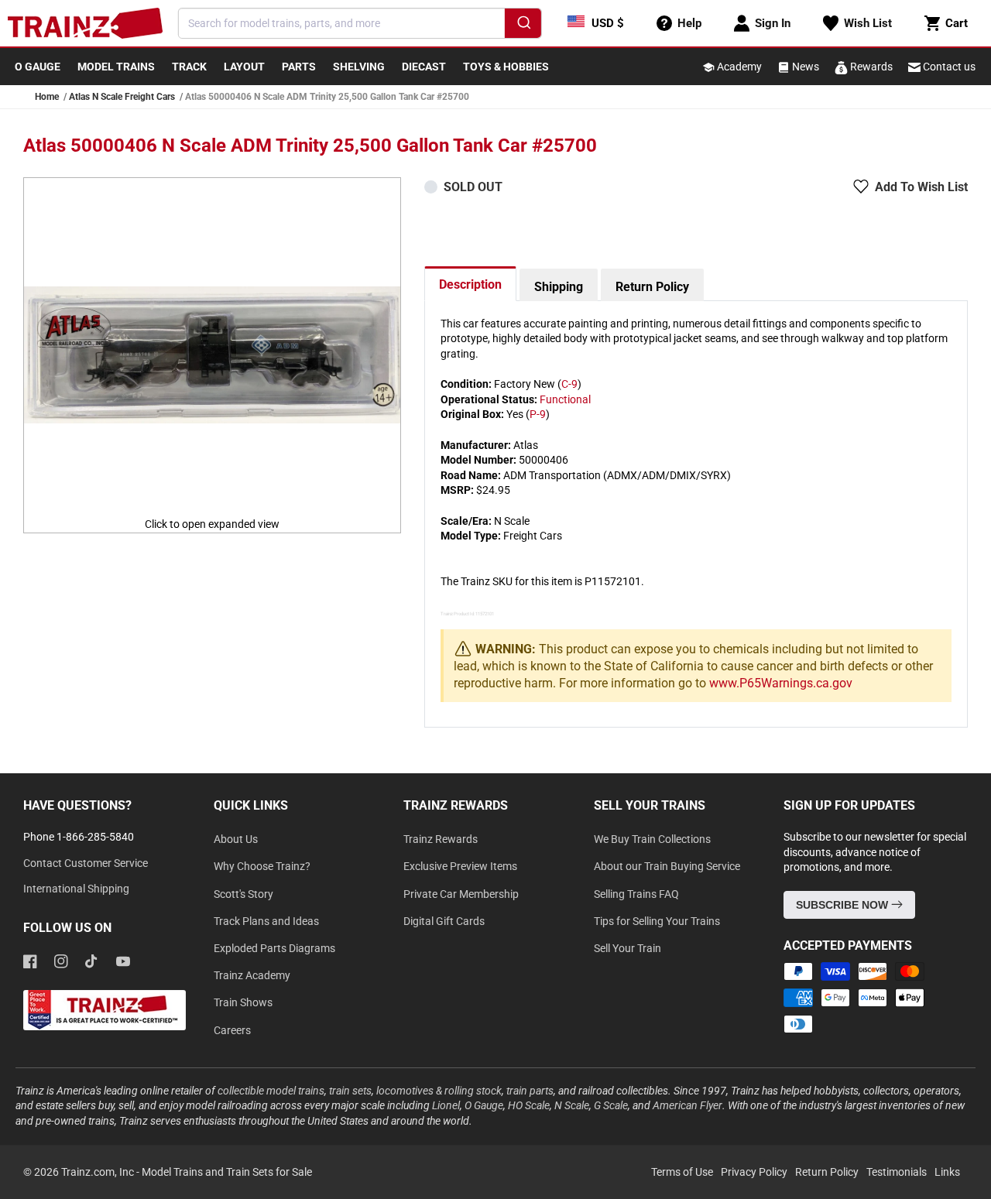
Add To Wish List (921, 187)
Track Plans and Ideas (266, 921)
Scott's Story (243, 894)
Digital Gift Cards (444, 921)
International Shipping (76, 888)
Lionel (446, 1105)
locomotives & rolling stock (439, 1090)
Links (947, 1172)
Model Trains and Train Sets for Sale (227, 1172)
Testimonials (896, 1172)
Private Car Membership (461, 894)
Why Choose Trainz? (262, 866)
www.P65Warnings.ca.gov (780, 683)
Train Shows (243, 1002)
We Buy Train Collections (652, 839)
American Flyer (687, 1105)
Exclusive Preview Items (460, 866)
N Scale (571, 1105)
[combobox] (360, 23)
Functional (565, 399)
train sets (350, 1090)
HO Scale (529, 1105)
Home (47, 96)
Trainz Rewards (440, 839)
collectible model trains (271, 1090)
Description (470, 284)
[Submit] (523, 26)
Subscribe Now (843, 905)
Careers (232, 1030)
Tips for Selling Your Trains (657, 921)
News (804, 66)
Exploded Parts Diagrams (274, 948)
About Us (236, 839)
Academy (738, 66)
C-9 (569, 384)
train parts (530, 1090)
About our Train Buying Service (667, 866)
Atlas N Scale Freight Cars (122, 96)
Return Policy (652, 286)
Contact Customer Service (85, 863)
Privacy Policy (754, 1172)
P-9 (538, 414)
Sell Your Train (627, 948)
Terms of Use (682, 1172)
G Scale (611, 1105)
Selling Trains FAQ (636, 894)
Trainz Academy (252, 975)
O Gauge (484, 1105)
